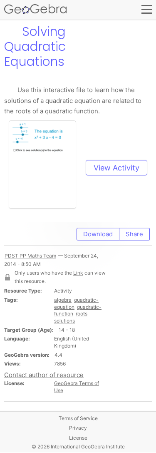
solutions (64, 321)
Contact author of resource (44, 375)
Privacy (78, 428)
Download (98, 234)
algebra (63, 300)
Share (134, 234)
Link (78, 273)
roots (81, 313)
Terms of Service (78, 418)
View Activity (116, 167)
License (78, 438)
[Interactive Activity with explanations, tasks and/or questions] (46, 167)
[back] (11, 31)
